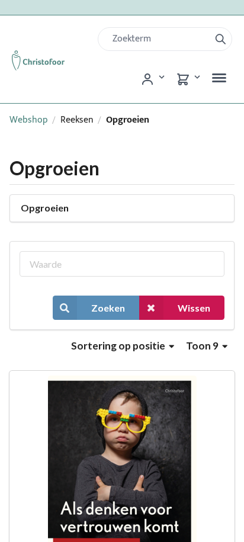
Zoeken (108, 307)
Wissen (194, 307)
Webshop (28, 120)
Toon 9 (203, 345)
